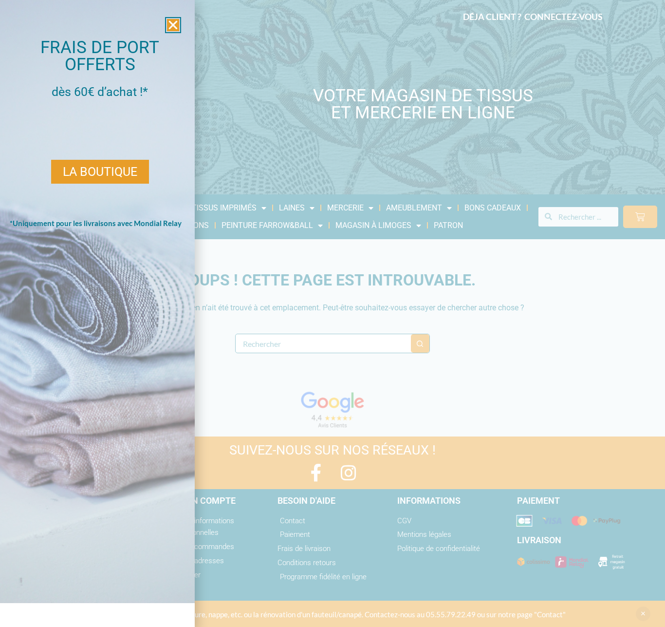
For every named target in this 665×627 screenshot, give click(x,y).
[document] (332, 313)
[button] (173, 25)
